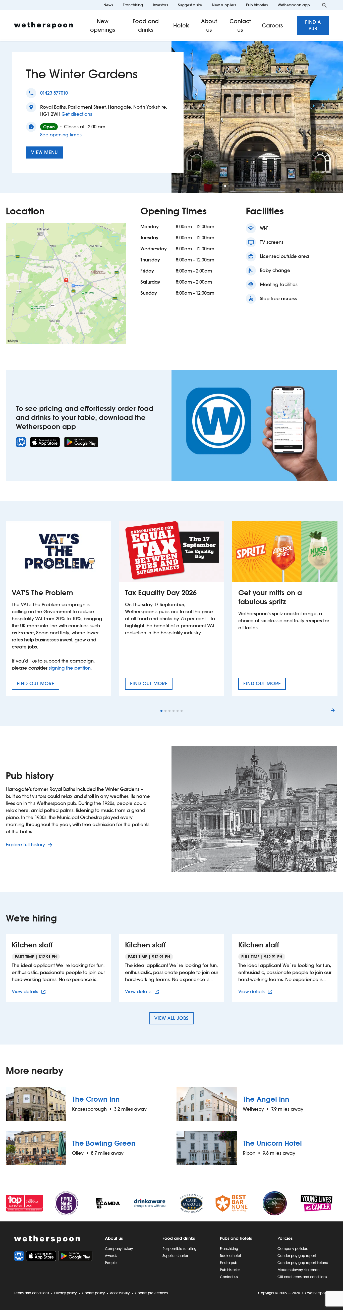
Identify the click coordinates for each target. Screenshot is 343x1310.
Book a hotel (230, 1255)
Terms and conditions (31, 1293)
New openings (102, 25)
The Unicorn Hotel (272, 1143)
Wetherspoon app (294, 5)
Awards (111, 1255)
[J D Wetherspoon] (43, 25)
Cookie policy (93, 1293)
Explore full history (26, 844)
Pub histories (257, 5)
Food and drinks (146, 25)
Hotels (181, 25)
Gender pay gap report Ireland (302, 1262)
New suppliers (224, 5)
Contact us (240, 25)
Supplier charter (175, 1255)
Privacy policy (65, 1293)
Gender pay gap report (296, 1255)
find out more (38, 685)
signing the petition (70, 668)
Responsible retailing (179, 1248)
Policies (285, 1238)
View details (29, 991)
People (111, 1262)
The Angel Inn (266, 1099)
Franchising (133, 5)
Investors (160, 5)
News (108, 5)
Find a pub (313, 25)
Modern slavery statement (298, 1269)
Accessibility (120, 1293)
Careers (272, 25)
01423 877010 (54, 93)
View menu (44, 152)
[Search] (324, 5)
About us (209, 25)
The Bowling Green (104, 1143)
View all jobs (171, 1018)
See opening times (61, 135)
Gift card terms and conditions (302, 1277)
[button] (225, 186)
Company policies (292, 1248)
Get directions (77, 114)
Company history (119, 1248)
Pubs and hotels (236, 1238)
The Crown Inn (96, 1099)
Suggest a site (190, 5)
